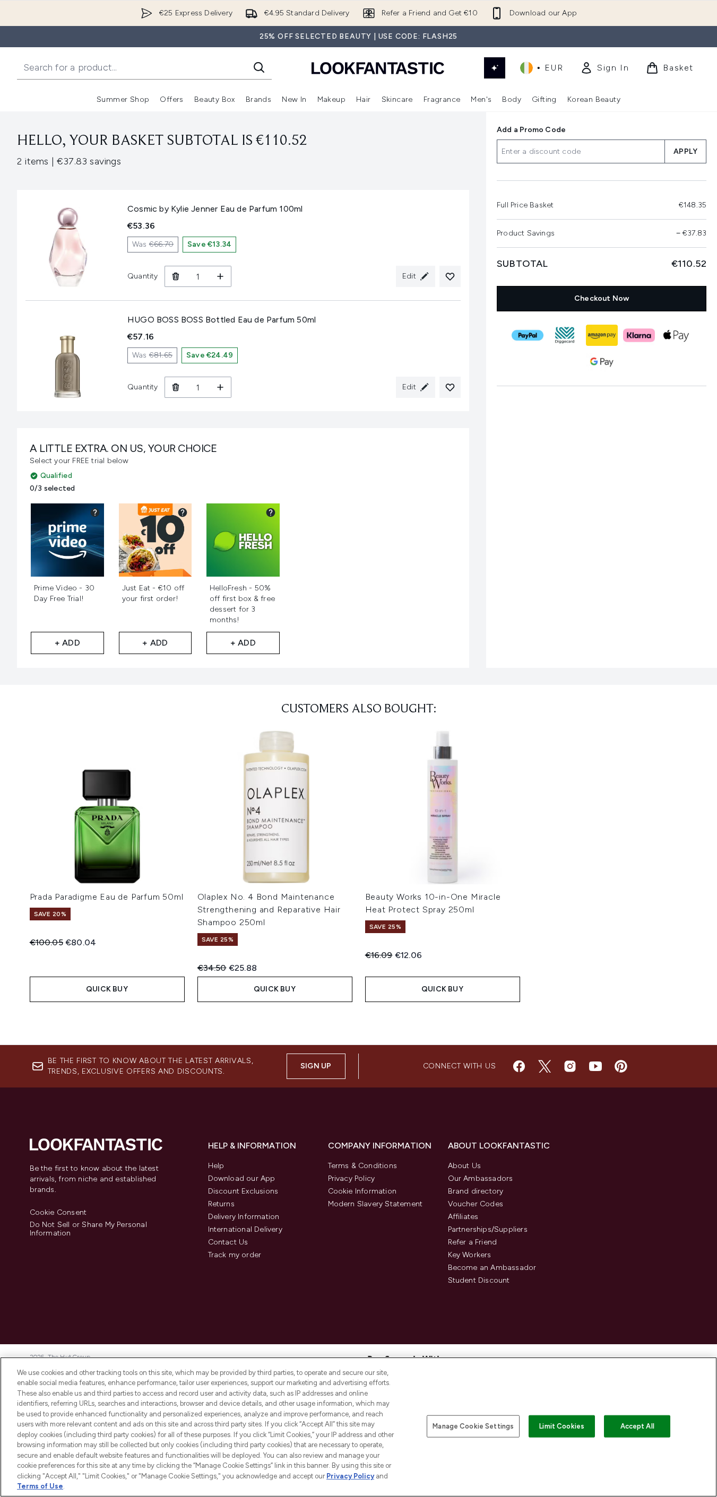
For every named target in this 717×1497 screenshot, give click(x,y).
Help (216, 1165)
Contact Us (228, 1242)
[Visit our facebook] (519, 1066)
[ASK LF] (494, 68)
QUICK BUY (107, 989)
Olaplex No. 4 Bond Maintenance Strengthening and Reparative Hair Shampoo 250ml (269, 909)
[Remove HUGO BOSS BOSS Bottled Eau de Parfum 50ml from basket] (175, 387)
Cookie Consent (58, 1212)
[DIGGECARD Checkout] (564, 335)
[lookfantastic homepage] (378, 67)
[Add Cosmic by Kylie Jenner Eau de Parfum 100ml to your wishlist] (450, 276)
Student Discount (479, 1280)
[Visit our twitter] (544, 1066)
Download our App (241, 1178)
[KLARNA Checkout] (638, 335)
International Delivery (245, 1229)
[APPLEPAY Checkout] (675, 335)
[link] (604, 68)
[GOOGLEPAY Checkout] (601, 362)
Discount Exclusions (243, 1191)
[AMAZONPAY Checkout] (601, 335)
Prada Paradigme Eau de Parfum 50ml (107, 897)
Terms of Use (40, 1486)
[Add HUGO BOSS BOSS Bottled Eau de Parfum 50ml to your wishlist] (450, 387)
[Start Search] (259, 67)
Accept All (637, 1426)
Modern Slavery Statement (375, 1203)
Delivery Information (244, 1216)
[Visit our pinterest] (621, 1066)
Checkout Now (601, 298)
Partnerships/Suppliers (488, 1229)
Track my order (235, 1254)
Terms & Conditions (363, 1165)
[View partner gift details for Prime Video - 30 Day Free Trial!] (95, 512)
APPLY (685, 151)
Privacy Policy (351, 1178)
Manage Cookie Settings (473, 1426)
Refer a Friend (472, 1242)
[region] (358, 1427)
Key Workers (469, 1254)
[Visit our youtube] (595, 1066)
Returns (221, 1203)
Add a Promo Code (531, 129)
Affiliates (463, 1216)
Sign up (315, 1065)
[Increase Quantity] (220, 276)
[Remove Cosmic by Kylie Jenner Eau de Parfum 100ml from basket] (175, 276)
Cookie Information (362, 1191)
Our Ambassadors (480, 1178)
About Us (464, 1165)
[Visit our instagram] (570, 1066)
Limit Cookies (561, 1426)
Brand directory (476, 1191)
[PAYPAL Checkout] (527, 335)
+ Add (67, 643)
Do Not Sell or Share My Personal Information (88, 1229)
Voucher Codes (476, 1203)
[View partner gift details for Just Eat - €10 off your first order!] (182, 512)
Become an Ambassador (492, 1267)
